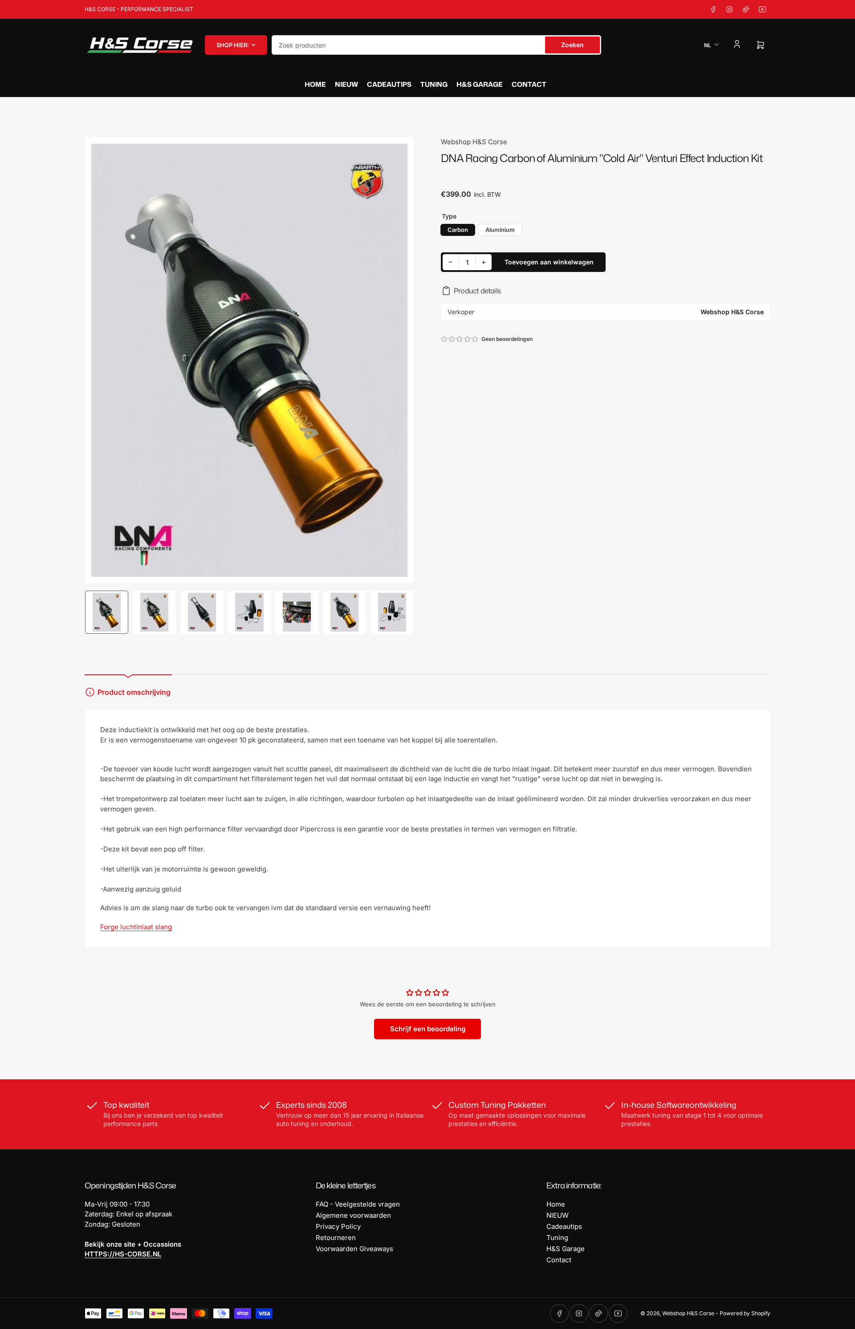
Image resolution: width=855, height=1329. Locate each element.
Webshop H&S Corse (474, 142)
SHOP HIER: (232, 45)
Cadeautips (389, 84)
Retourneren (336, 1237)
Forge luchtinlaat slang (136, 927)
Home (315, 84)
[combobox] (436, 45)
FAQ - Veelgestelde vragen (358, 1204)
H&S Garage (479, 84)
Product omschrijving (134, 692)
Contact (529, 84)
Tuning (434, 84)
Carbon (458, 229)
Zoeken (572, 45)
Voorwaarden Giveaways (354, 1248)
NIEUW (346, 84)
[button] (460, 339)
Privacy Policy (338, 1226)
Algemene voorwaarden (353, 1215)
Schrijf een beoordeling (427, 1029)
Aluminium (500, 229)
